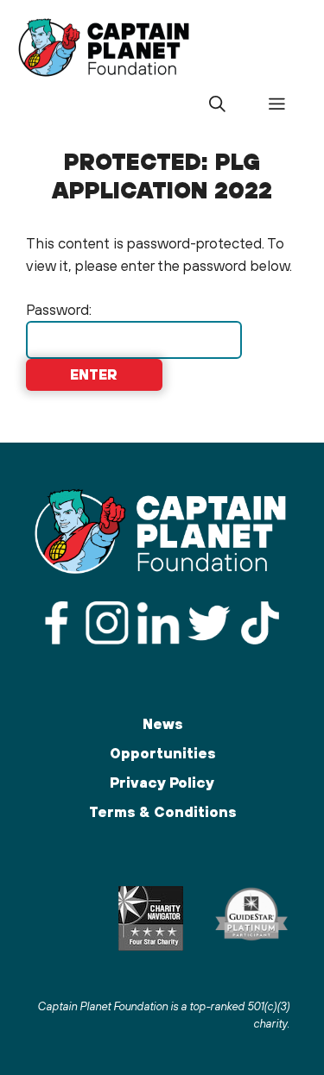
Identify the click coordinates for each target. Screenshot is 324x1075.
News (162, 723)
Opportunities (162, 753)
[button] (216, 104)
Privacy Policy (162, 782)
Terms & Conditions (162, 811)
